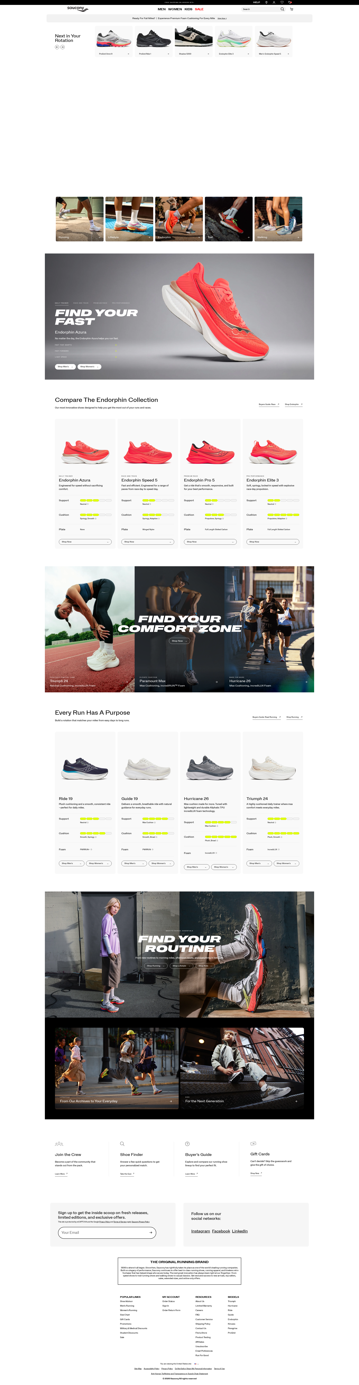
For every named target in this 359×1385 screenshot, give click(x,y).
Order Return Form (171, 1310)
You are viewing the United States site (175, 1364)
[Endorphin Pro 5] (210, 449)
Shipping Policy (202, 1324)
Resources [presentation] (203, 1297)
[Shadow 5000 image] (194, 36)
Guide (230, 1315)
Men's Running (127, 1306)
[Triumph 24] (273, 766)
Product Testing (203, 1337)
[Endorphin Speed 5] (147, 449)
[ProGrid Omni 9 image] (114, 36)
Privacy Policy (104, 1222)
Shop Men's (63, 367)
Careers (199, 1310)
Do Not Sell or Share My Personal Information (193, 1369)
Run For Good (202, 1355)
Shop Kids (203, 966)
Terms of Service (120, 1222)
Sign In (165, 1306)
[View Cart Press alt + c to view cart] (291, 9)
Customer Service (204, 1319)
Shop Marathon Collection (70, 172)
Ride (230, 1310)
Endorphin (233, 1319)
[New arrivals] (179, 954)
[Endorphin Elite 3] (273, 449)
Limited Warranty (203, 1306)
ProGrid (231, 1333)
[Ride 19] (85, 766)
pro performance (121, 303)
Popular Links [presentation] (130, 1297)
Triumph (232, 1301)
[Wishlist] (282, 2)
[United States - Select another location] (195, 1364)
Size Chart (125, 1315)
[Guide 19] (147, 766)
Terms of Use (219, 1369)
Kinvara (231, 1324)
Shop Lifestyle (180, 966)
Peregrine (232, 1328)
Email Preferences (204, 1351)
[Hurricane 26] (210, 766)
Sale (199, 9)
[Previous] (57, 47)
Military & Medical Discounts (133, 1328)
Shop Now (177, 641)
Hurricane (232, 1306)
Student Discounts (129, 1333)
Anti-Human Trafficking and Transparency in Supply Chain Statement (179, 1374)
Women (175, 9)
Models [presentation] (233, 1297)
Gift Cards (125, 1319)
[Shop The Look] (306, 176)
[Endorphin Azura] (85, 449)
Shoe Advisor (126, 1301)
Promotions (125, 1324)
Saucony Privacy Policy (140, 1222)
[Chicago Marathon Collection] (179, 122)
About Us (199, 1301)
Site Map (138, 1369)
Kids (189, 9)
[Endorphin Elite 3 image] (234, 36)
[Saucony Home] (78, 9)
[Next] (62, 47)
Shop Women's (87, 367)
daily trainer (62, 303)
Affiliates (199, 1342)
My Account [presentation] (171, 1297)
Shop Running (154, 966)
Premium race (100, 303)
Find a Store (201, 1333)
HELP (256, 2)
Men (162, 9)
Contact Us (200, 1328)
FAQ (197, 1315)
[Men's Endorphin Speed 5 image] (274, 36)
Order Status (168, 1301)
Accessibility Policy (151, 1369)
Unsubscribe (201, 1346)
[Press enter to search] (282, 9)
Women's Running (128, 1310)
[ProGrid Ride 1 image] (154, 36)
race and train (80, 303)
